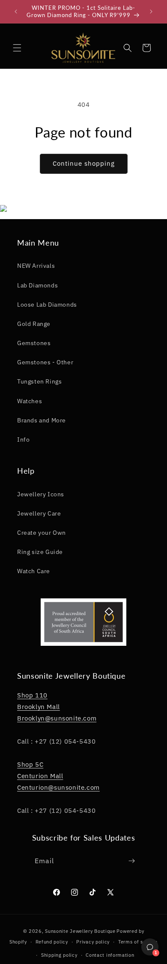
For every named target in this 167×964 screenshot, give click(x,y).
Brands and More (41, 420)
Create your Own (41, 532)
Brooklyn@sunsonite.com (56, 718)
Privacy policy (93, 942)
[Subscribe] (131, 860)
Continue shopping (84, 163)
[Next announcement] (151, 11)
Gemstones (34, 343)
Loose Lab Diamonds (47, 304)
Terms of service (138, 942)
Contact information (110, 955)
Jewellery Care (39, 513)
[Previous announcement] (15, 11)
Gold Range (34, 324)
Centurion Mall (40, 776)
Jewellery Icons (40, 494)
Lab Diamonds (37, 285)
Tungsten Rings (39, 381)
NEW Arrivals (36, 266)
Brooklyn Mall (38, 707)
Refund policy (52, 942)
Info (23, 439)
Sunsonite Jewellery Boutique (80, 931)
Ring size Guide (40, 552)
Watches (29, 401)
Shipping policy (59, 955)
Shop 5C (30, 764)
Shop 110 (32, 695)
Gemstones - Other (45, 362)
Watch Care (33, 571)
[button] (17, 47)
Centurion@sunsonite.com (58, 787)
